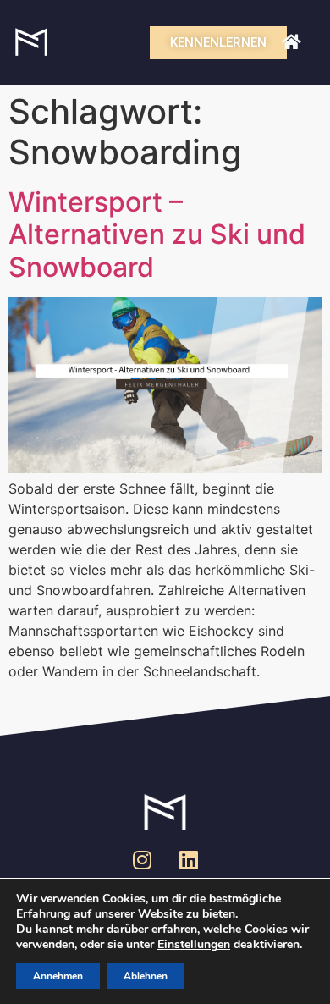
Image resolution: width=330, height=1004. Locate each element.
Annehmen (58, 976)
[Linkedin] (189, 859)
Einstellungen (193, 944)
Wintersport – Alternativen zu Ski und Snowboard (156, 234)
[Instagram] (142, 859)
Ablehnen (146, 976)
